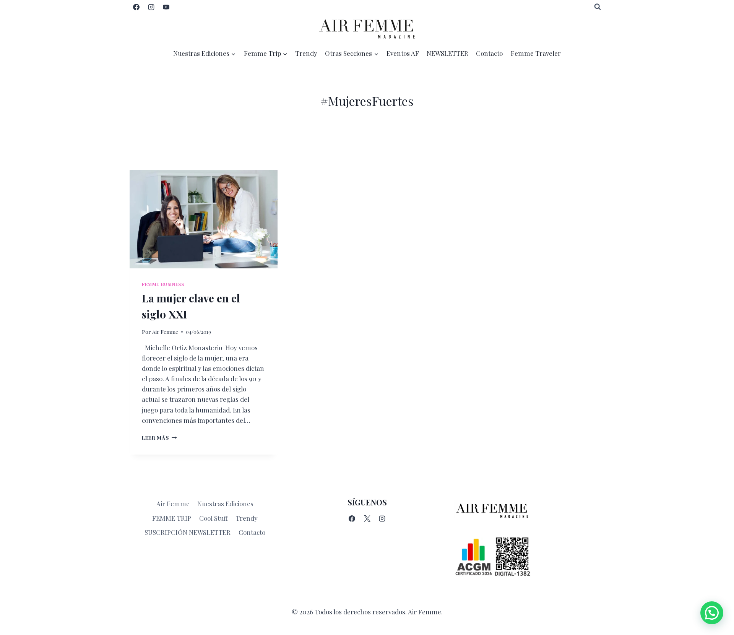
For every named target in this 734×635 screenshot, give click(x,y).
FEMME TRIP (171, 518)
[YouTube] (165, 6)
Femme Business (163, 284)
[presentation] (204, 219)
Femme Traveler (536, 53)
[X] (367, 518)
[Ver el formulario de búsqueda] (597, 7)
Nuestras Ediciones (225, 503)
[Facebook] (136, 6)
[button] (711, 612)
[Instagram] (151, 6)
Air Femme (165, 331)
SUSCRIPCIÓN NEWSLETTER (188, 532)
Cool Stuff (213, 518)
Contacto (489, 53)
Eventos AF (402, 53)
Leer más (159, 437)
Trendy (306, 53)
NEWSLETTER (447, 53)
